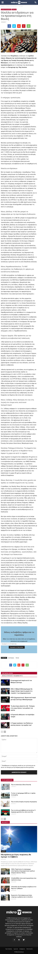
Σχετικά (16, 949)
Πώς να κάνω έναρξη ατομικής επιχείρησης (24, 801)
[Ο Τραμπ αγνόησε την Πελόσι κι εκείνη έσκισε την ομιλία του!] (5, 725)
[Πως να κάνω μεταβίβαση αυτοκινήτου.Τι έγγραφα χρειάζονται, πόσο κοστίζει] (5, 812)
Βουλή (17, 657)
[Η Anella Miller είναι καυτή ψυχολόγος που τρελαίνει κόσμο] (5, 880)
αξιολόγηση (11, 657)
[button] (35, 2)
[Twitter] (23, 940)
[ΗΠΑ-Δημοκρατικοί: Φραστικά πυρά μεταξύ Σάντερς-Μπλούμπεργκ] (5, 700)
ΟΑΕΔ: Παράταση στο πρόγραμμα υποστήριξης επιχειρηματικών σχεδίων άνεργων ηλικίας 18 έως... (23, 870)
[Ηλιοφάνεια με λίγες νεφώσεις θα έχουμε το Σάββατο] (19, 839)
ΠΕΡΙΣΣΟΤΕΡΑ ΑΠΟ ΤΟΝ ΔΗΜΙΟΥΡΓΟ (12, 676)
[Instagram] (19, 940)
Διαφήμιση (22, 949)
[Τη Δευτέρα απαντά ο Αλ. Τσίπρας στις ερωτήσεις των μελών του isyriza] (5, 708)
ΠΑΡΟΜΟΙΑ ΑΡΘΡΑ (7, 673)
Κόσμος (3, 684)
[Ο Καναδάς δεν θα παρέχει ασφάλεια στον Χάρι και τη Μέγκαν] (5, 889)
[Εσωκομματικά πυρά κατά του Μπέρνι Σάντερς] (5, 682)
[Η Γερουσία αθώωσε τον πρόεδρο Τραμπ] (5, 717)
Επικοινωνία (30, 949)
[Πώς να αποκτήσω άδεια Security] (5, 787)
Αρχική (2, 6)
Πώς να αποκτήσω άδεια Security (21, 784)
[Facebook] (14, 940)
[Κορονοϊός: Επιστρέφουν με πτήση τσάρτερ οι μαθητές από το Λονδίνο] (5, 897)
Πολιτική (14, 9)
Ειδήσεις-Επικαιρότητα (6, 9)
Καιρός (3, 851)
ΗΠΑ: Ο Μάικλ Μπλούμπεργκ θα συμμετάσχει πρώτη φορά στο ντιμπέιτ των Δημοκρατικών (21, 691)
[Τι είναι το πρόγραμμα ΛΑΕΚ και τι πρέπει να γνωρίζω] (5, 795)
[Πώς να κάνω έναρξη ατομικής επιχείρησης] (5, 804)
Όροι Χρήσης (8, 949)
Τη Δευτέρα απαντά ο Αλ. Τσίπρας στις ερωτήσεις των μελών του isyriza (23, 708)
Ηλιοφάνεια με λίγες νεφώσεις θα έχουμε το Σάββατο (16, 856)
